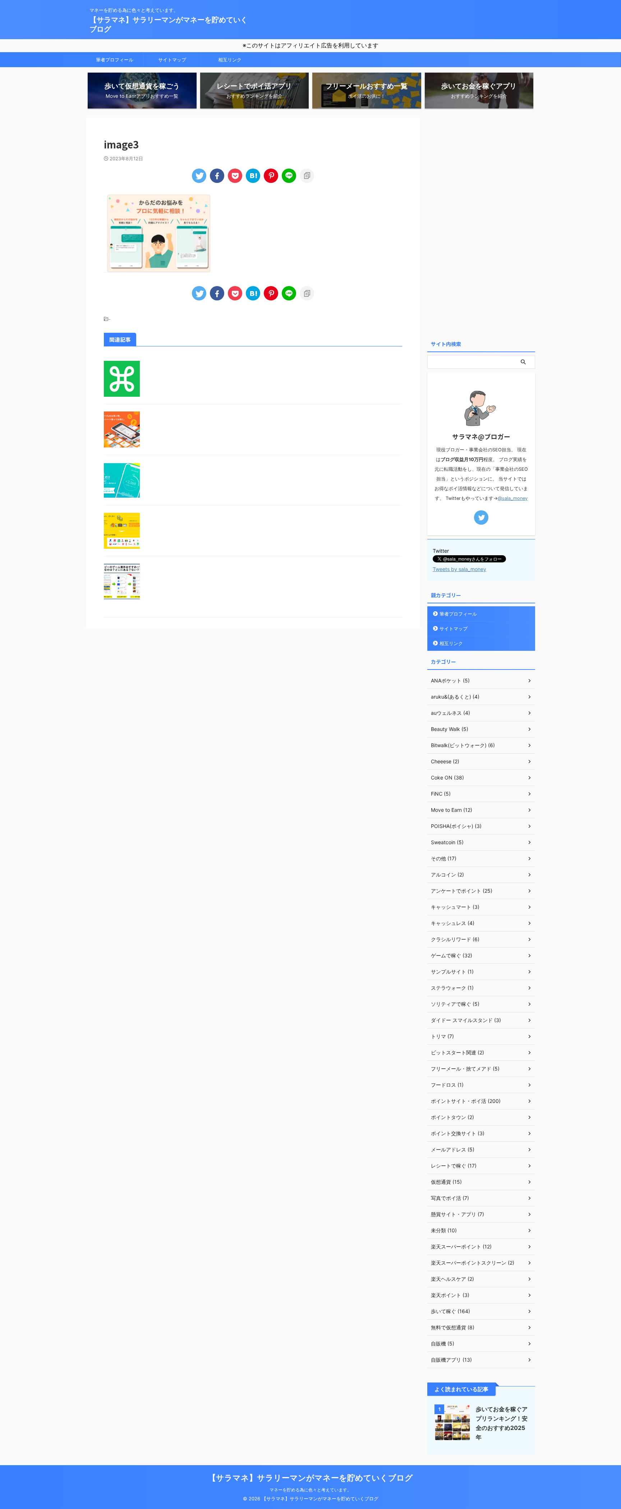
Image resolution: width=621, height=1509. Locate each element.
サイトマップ (172, 60)
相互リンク (230, 60)
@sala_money (513, 498)
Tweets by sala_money (459, 569)
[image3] (253, 176)
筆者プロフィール (114, 60)
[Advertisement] (481, 225)
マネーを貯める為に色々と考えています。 (310, 1489)
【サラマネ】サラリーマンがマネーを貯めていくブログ (310, 1477)
